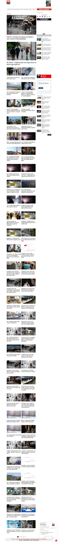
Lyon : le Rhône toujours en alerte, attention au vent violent (13, 355)
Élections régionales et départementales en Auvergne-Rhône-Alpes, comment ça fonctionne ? (13, 223)
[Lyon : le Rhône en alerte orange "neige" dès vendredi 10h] (14, 319)
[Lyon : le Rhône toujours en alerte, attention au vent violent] (14, 352)
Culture (22, 9)
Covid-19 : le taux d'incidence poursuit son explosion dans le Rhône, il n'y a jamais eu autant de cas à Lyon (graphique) (28, 94)
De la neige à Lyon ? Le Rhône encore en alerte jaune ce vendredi (28, 370)
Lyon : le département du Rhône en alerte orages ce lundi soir (13, 206)
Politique (30, 9)
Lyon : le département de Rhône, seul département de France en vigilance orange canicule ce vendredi (13, 158)
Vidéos (33, 9)
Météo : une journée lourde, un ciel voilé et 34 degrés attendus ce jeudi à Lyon (46, 98)
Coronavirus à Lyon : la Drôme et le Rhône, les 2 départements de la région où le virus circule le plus (28, 307)
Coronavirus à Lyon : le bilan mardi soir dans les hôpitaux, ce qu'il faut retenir (14, 531)
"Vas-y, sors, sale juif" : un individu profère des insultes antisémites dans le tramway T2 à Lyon (46, 53)
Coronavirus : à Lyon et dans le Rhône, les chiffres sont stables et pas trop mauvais (13, 371)
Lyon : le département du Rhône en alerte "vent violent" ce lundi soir (13, 483)
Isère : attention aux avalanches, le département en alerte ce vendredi (28, 78)
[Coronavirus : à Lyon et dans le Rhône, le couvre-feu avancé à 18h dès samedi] (14, 383)
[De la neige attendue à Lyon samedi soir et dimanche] (14, 432)
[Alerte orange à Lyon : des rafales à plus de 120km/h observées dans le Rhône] (28, 236)
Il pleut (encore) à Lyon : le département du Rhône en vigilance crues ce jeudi (28, 127)
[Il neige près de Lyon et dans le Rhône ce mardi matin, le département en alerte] (14, 401)
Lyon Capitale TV (38, 539)
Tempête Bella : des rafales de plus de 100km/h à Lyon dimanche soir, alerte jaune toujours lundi (14, 468)
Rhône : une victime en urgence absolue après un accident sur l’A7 (46, 45)
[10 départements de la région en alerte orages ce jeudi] (14, 75)
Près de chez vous (17, 9)
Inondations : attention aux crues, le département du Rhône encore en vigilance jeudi (28, 222)
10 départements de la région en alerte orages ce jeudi (13, 78)
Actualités (9, 9)
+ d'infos (49, 134)
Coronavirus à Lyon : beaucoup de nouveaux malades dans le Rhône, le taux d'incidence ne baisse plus (28, 482)
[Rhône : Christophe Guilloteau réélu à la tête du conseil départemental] (14, 139)
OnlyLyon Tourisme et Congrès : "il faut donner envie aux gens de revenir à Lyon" (46, 120)
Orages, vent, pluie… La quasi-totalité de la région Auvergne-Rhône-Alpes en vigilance (46, 57)
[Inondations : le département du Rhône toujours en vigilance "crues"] (14, 236)
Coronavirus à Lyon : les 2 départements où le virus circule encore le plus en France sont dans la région (28, 499)
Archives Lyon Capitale (44, 539)
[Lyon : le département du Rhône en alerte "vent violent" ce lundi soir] (14, 480)
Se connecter (38, 7)
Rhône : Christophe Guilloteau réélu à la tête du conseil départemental (14, 142)
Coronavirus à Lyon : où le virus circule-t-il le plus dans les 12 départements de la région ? (27, 356)
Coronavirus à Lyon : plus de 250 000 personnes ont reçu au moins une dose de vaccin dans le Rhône (28, 272)
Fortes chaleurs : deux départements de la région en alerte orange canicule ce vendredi (13, 127)
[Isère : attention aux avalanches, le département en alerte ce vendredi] (28, 75)
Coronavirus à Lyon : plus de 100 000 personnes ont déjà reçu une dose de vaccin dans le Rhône (28, 290)
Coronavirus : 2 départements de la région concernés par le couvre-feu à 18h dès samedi (28, 452)
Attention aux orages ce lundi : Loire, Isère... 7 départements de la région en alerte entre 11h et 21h (28, 175)
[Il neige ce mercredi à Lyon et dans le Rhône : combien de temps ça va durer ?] (14, 448)
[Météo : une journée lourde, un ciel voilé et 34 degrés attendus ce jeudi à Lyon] (39, 97)
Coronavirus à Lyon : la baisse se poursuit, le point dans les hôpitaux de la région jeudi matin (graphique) (14, 499)
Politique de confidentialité (26, 539)
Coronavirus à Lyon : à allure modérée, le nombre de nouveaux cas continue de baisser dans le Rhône (27, 255)
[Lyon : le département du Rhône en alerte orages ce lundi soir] (14, 203)
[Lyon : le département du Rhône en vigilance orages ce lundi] (28, 139)
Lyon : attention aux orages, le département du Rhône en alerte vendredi (13, 175)
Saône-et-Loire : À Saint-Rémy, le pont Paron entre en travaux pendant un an (46, 116)
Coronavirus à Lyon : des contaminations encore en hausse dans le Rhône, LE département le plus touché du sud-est (13, 290)
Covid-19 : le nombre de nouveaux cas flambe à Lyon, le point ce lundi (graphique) (20, 38)
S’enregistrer (42, 7)
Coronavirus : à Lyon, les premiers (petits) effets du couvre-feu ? (28, 530)
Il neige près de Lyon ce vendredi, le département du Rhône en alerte (14, 421)
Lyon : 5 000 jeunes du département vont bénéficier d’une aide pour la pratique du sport (28, 191)
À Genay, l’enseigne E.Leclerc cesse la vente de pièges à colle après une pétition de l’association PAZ (46, 48)
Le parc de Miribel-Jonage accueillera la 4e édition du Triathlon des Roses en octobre (46, 131)
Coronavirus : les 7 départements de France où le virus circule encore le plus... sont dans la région (14, 515)
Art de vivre (26, 9)
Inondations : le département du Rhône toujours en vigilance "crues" (14, 238)
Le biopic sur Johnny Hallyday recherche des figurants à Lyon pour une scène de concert (46, 107)
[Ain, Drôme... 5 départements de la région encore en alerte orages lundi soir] (21, 59)
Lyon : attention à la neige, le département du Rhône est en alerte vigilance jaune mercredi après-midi (13, 339)
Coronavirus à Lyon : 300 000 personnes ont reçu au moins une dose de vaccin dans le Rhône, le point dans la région (13, 273)
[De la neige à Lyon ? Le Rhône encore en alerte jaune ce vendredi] (28, 368)
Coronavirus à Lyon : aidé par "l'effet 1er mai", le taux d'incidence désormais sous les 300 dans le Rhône (14, 256)
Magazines (45, 7)
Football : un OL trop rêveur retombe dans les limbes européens (45, 102)
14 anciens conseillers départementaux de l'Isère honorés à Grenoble (28, 110)
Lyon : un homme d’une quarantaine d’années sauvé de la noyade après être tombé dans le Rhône (46, 40)
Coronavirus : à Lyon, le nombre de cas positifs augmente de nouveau (28, 465)
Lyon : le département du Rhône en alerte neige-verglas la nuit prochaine (13, 93)
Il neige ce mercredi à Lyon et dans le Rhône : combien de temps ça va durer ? (14, 452)
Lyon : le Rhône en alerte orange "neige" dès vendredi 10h (13, 322)
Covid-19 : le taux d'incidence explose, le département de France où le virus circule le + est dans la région (13, 111)
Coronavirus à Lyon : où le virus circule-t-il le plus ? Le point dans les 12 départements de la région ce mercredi (28, 388)
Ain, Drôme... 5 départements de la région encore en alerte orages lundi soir (21, 63)
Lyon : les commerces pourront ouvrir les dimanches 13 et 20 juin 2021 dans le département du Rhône (28, 158)
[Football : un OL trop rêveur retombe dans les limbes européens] (39, 102)
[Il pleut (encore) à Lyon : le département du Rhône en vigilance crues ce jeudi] (28, 124)
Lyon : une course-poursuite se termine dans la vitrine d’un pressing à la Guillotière (46, 111)
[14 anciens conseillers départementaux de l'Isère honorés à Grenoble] (28, 106)
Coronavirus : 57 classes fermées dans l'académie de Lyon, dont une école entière (13, 307)
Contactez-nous (13, 539)
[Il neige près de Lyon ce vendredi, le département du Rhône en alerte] (14, 418)
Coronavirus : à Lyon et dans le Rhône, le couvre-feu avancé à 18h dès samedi (13, 387)
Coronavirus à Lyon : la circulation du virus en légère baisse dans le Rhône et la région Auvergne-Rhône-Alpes (28, 339)
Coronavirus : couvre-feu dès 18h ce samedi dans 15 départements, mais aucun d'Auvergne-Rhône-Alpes (28, 436)
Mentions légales (18, 539)
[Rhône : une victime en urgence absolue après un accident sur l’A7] (39, 45)
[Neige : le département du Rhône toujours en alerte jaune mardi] (28, 418)
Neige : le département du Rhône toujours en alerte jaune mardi (27, 421)
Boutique (49, 7)
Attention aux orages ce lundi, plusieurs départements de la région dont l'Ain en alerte (27, 207)
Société (13, 9)
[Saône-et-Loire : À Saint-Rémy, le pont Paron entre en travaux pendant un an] (39, 116)
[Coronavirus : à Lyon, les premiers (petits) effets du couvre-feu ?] (28, 527)
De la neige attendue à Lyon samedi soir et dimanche (14, 435)
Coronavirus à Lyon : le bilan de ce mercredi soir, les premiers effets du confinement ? (28, 515)
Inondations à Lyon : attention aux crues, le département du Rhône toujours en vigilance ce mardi (13, 191)
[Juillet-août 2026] (48, 3)
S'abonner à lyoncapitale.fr (44, 9)
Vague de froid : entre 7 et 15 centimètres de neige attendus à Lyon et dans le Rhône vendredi (27, 323)
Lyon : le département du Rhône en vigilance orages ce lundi (28, 142)
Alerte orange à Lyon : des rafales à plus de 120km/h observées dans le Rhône (28, 239)
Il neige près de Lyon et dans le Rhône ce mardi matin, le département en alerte (13, 404)
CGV (21, 539)
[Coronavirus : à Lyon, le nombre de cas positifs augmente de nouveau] (28, 463)
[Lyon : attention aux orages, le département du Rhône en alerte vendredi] (14, 171)
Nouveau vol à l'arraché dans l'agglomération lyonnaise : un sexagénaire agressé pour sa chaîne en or (46, 126)
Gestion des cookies (33, 539)
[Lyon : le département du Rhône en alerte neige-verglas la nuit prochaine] (14, 89)
